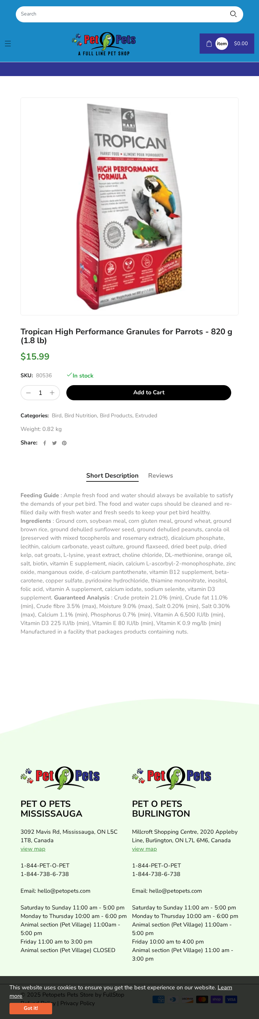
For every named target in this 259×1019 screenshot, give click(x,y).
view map (33, 849)
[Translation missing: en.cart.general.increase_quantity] (52, 393)
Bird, (57, 415)
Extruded (146, 415)
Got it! (31, 1008)
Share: (29, 442)
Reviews (160, 475)
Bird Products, (117, 415)
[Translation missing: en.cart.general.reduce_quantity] (28, 393)
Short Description (112, 475)
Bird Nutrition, (81, 415)
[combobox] (129, 14)
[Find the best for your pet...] (233, 14)
